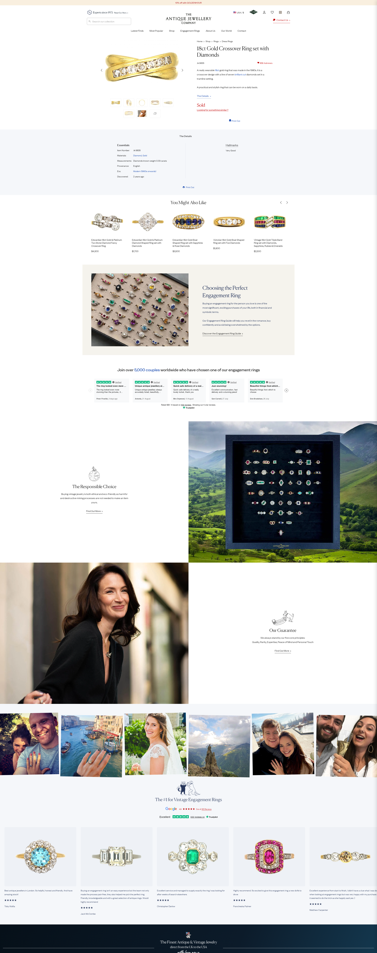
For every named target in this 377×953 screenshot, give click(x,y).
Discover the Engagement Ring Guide (221, 333)
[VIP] (253, 12)
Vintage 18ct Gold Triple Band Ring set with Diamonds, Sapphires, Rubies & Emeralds (268, 242)
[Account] (264, 12)
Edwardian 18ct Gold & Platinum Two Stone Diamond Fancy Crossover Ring (106, 242)
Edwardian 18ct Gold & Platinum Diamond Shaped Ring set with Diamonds (147, 242)
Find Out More (93, 511)
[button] (182, 70)
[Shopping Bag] (288, 12)
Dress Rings (227, 41)
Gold (145, 155)
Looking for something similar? (212, 109)
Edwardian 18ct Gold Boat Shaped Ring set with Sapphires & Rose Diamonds (188, 242)
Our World (226, 30)
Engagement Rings (190, 30)
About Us (210, 30)
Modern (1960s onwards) (144, 171)
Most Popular (156, 30)
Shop (172, 30)
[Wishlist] (272, 12)
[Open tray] (280, 12)
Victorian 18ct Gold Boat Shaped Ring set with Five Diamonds (228, 241)
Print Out (236, 120)
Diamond (137, 155)
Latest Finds (137, 30)
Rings (216, 41)
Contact (242, 30)
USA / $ (240, 12)
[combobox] (109, 21)
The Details (203, 95)
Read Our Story (120, 12)
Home (199, 41)
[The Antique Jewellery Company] (188, 21)
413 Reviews (206, 808)
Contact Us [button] (282, 19)
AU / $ (220, 26)
